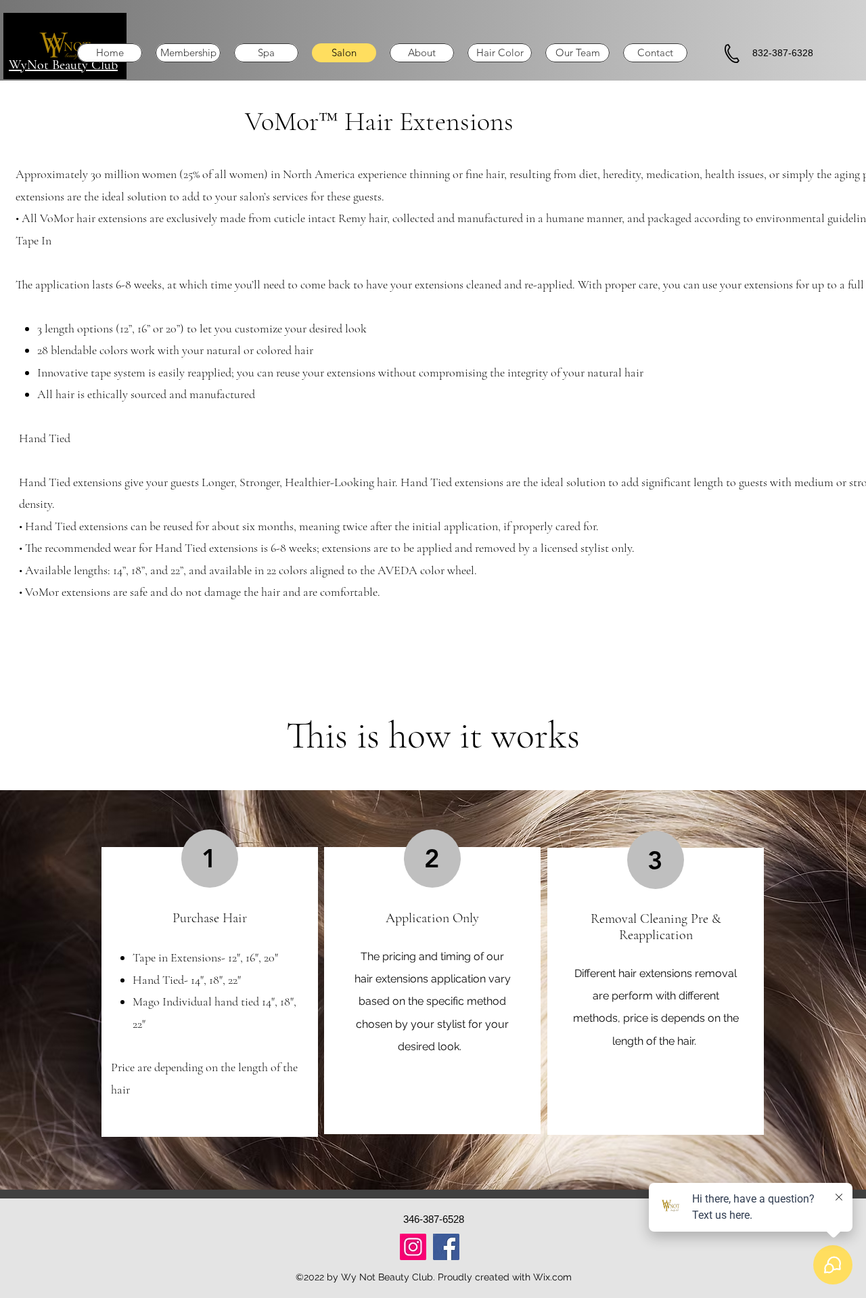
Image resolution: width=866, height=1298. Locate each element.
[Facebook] (446, 1247)
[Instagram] (413, 1247)
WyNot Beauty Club (63, 65)
